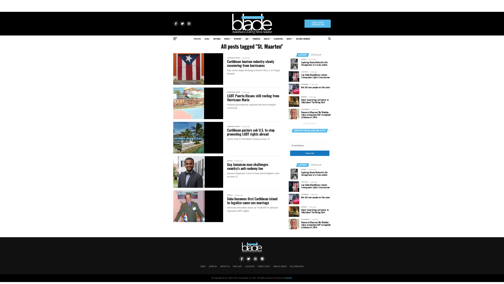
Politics (197, 38)
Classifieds (278, 38)
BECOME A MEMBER (303, 38)
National (217, 38)
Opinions (237, 38)
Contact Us (225, 266)
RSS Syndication (296, 266)
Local (206, 38)
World (227, 38)
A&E (246, 38)
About (289, 38)
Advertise (213, 266)
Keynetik (288, 278)
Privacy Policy (264, 266)
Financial (256, 38)
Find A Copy (237, 266)
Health (266, 38)
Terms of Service (280, 266)
